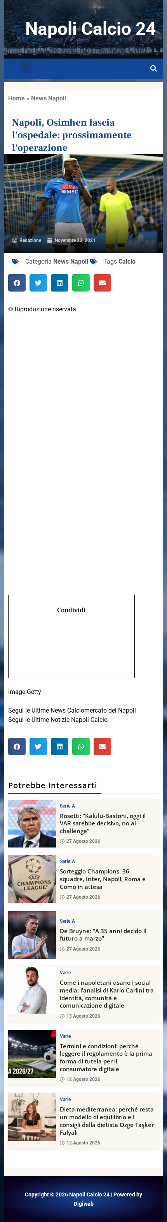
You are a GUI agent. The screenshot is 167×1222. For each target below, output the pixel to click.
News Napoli (48, 98)
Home (16, 98)
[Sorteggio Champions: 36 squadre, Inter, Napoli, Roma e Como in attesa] (32, 879)
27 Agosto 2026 (83, 841)
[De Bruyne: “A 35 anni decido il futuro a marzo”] (32, 935)
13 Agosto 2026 (83, 1016)
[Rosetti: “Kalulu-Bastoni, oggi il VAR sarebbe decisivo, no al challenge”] (32, 823)
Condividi (71, 610)
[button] (25, 66)
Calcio (127, 261)
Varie (65, 972)
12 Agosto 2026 (83, 1079)
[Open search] (153, 68)
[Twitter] (83, 424)
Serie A (67, 806)
